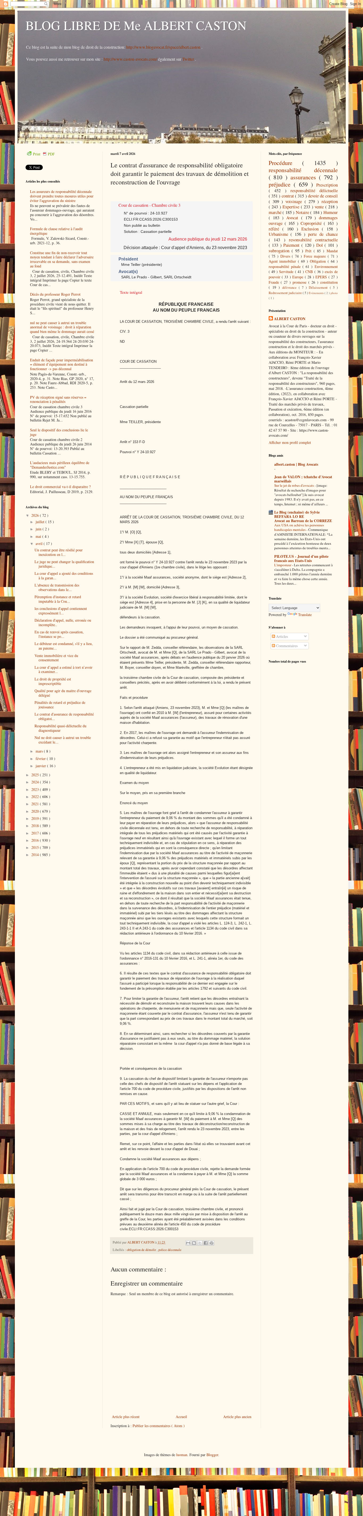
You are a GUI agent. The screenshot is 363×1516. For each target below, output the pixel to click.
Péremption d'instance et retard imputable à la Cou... (58, 599)
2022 (35, 796)
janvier (41, 765)
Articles (281, 636)
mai (39, 536)
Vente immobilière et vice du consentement (56, 658)
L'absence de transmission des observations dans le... (57, 587)
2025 (35, 774)
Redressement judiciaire (286, 293)
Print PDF (44, 153)
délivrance (290, 287)
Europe (298, 276)
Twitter (188, 59)
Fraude (275, 282)
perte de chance (323, 234)
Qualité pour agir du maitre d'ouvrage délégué (63, 693)
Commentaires (286, 645)
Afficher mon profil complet (290, 442)
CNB (309, 271)
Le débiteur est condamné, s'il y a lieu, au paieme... (64, 646)
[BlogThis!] (194, 1243)
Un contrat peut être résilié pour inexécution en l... (59, 552)
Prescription (327, 185)
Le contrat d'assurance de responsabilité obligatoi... (64, 716)
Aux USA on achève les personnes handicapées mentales (299, 527)
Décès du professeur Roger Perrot (55, 294)
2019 (35, 818)
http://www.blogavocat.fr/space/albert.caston (163, 47)
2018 (35, 825)
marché (276, 212)
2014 (35, 854)
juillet (40, 521)
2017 (35, 833)
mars (40, 751)
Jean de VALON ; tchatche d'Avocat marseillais (303, 479)
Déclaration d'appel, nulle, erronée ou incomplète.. (63, 622)
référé (275, 229)
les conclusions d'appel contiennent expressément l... (61, 611)
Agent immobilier (283, 261)
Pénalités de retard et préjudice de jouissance (60, 704)
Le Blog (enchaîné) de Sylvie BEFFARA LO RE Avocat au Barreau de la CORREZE (303, 516)
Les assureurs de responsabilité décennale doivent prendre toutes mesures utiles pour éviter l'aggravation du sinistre (62, 196)
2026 (35, 515)
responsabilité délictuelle (314, 190)
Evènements (316, 293)
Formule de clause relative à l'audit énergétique (56, 231)
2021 (35, 803)
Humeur (330, 212)
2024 (35, 781)
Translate (305, 614)
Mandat (332, 250)
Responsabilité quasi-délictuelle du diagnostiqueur (60, 728)
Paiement (292, 245)
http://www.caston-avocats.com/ (130, 59)
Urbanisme (280, 234)
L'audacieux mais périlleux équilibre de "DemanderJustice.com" (59, 465)
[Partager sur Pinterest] (211, 1243)
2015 (35, 847)
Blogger (212, 1454)
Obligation (319, 261)
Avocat (293, 217)
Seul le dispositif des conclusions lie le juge (59, 432)
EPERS (321, 276)
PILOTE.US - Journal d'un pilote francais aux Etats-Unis (301, 558)
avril (40, 543)
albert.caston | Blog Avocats (296, 464)
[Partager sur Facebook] (205, 1243)
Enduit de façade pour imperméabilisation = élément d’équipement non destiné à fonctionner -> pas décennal (61, 364)
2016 (35, 840)
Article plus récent (126, 1416)
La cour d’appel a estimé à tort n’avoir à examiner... (63, 669)
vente (320, 207)
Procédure (285, 163)
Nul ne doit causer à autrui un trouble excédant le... (63, 740)
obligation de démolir (142, 1250)
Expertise (291, 207)
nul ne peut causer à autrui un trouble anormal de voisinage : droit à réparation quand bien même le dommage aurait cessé (62, 327)
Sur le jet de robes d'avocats (294, 485)
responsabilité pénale (285, 266)
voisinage (294, 201)
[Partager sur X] (199, 1243)
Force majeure (316, 256)
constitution (329, 282)
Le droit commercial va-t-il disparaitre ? (60, 486)
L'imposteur (283, 565)
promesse (300, 282)
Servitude (287, 271)
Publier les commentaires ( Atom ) (159, 1425)
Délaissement (319, 287)
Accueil (181, 1416)
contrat (288, 196)
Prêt (309, 250)
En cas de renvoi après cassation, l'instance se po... (59, 634)
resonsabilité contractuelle (313, 240)
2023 (35, 789)
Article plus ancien (237, 1416)
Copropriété (312, 223)
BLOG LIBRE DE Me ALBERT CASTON (136, 25)
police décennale (170, 1250)
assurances (304, 177)
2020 (35, 811)
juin (39, 528)
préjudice (281, 184)
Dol (320, 245)
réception (330, 201)
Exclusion (311, 229)
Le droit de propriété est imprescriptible (53, 681)
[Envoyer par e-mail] (188, 1243)
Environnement (326, 266)
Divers (286, 256)
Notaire (303, 212)
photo (334, 293)
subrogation (280, 250)
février (41, 758)
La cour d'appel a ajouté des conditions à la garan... (64, 575)
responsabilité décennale (303, 170)
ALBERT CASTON (289, 318)
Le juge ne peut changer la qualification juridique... (64, 564)
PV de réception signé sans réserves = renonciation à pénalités (58, 399)
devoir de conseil (323, 196)
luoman (181, 1454)
